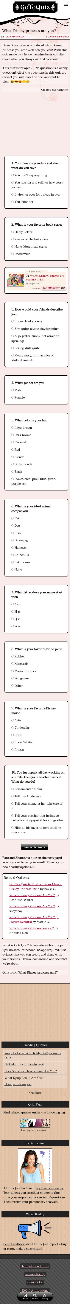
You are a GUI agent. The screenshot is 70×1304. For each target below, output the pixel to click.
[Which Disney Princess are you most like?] (15, 280)
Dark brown (22, 435)
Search (35, 1299)
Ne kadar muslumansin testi (24, 1064)
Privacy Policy (35, 1274)
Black (18, 471)
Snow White (23, 742)
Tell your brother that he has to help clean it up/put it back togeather (37, 818)
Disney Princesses (15, 36)
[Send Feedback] (35, 1229)
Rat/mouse (22, 562)
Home (25, 1299)
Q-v (17, 619)
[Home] (35, 7)
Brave (18, 735)
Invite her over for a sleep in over (37, 194)
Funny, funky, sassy (28, 321)
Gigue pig (21, 540)
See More (35, 1092)
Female (19, 397)
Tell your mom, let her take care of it (37, 806)
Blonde (19, 457)
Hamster (20, 547)
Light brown (23, 427)
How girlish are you (18, 1084)
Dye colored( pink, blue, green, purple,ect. (33, 481)
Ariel (17, 720)
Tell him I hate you (27, 796)
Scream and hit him (28, 789)
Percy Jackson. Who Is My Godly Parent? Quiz (32, 1056)
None (18, 569)
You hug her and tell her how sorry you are (37, 185)
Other (18, 685)
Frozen (19, 749)
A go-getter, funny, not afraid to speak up (35, 338)
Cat (16, 518)
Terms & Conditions (35, 1266)
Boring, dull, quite (27, 348)
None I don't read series (30, 246)
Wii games (21, 678)
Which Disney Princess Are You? (32, 895)
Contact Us (35, 1282)
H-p (17, 611)
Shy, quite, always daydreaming (36, 328)
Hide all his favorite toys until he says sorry (36, 830)
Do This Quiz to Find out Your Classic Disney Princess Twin (35, 887)
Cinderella (21, 727)
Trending (44, 1299)
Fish (17, 533)
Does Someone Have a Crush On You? (30, 1071)
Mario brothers (25, 671)
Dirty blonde (23, 464)
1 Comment (52, 36)
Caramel (20, 442)
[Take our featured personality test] (35, 1165)
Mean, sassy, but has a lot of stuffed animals (32, 358)
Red (17, 449)
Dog (17, 525)
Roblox (19, 656)
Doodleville (22, 254)
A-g (16, 604)
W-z (17, 626)
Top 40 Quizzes (51, 288)
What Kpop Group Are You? (24, 1077)
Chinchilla (21, 555)
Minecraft (21, 663)
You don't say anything (30, 175)
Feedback (64, 36)
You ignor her (23, 201)
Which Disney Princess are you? (31, 928)
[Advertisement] (35, 120)
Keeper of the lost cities (31, 239)
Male (17, 390)
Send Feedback (14, 1244)
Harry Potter (23, 232)
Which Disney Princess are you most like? (45, 278)
